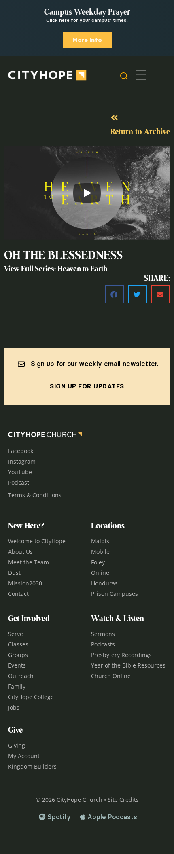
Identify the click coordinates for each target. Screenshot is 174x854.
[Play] (87, 193)
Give (15, 731)
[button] (114, 294)
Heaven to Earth (82, 269)
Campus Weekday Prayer (87, 12)
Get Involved (29, 619)
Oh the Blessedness (63, 256)
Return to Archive (140, 132)
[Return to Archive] (114, 118)
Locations (108, 526)
